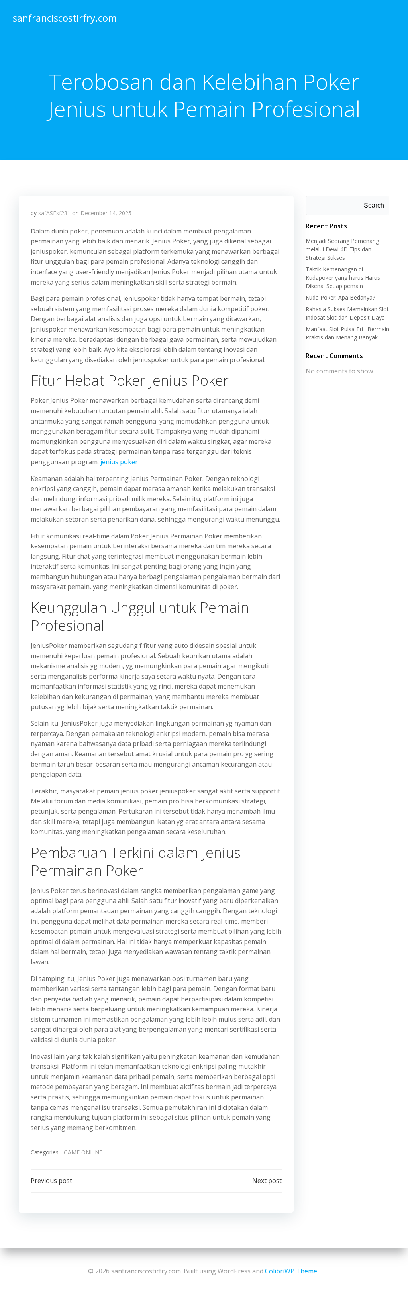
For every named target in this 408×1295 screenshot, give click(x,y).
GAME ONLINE (83, 1152)
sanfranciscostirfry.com (65, 17)
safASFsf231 (54, 213)
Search (374, 205)
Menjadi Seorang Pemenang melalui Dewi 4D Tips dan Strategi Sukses (342, 249)
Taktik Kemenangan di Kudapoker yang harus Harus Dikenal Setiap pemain (343, 277)
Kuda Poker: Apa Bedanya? (340, 297)
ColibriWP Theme (291, 1271)
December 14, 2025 (105, 213)
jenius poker (119, 461)
